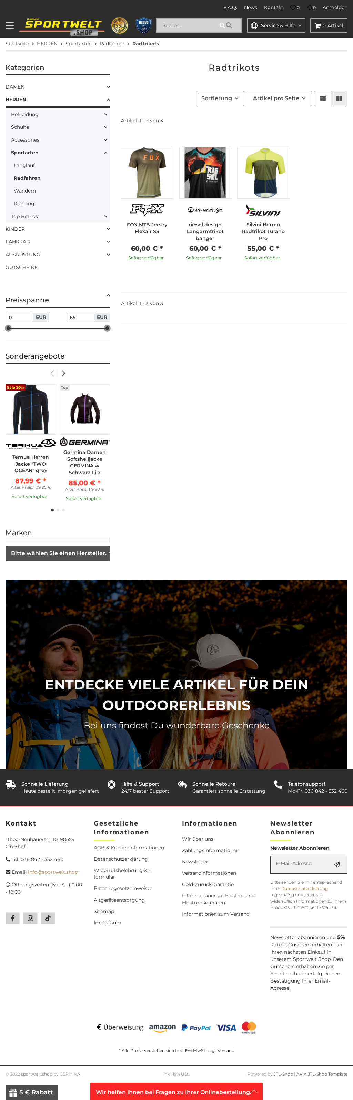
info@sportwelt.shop (53, 872)
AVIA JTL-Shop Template (321, 1074)
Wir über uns (197, 839)
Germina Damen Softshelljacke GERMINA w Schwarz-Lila (84, 462)
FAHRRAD (18, 242)
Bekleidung (25, 114)
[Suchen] (230, 25)
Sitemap (104, 911)
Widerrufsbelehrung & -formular (122, 873)
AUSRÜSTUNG (23, 254)
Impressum (107, 923)
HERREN (16, 99)
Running (24, 203)
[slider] (8, 328)
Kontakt (273, 7)
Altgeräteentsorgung (119, 900)
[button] (295, 7)
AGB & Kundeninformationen (129, 847)
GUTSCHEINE (22, 267)
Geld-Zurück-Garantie (208, 884)
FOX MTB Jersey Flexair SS (147, 228)
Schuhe (20, 127)
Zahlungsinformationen (210, 850)
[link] (58, 87)
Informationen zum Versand (216, 914)
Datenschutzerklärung (121, 859)
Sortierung (216, 98)
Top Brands (24, 216)
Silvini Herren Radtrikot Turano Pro (263, 231)
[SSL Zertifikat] (120, 25)
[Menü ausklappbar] (10, 25)
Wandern (25, 191)
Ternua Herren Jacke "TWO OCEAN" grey (30, 464)
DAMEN (15, 87)
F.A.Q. (230, 7)
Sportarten (25, 152)
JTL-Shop (284, 1074)
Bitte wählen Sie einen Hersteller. (59, 553)
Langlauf (24, 165)
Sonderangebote (35, 356)
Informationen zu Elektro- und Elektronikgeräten (218, 899)
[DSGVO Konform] (144, 25)
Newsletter (195, 862)
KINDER (15, 229)
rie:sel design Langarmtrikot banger (205, 231)
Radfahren (27, 178)
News (250, 7)
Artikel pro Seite (276, 98)
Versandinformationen (209, 873)
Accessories (25, 140)
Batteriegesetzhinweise (122, 888)
